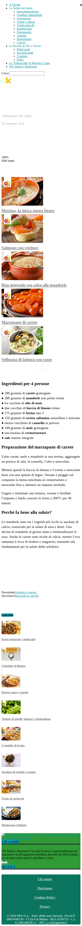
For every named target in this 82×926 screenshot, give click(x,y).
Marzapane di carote (19, 322)
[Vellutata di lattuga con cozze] (22, 353)
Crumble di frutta (13, 745)
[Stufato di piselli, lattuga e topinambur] (11, 712)
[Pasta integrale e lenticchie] (11, 633)
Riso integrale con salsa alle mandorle (34, 285)
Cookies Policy (44, 897)
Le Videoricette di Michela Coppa (29, 63)
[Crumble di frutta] (11, 739)
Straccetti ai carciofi (27, 595)
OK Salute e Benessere (23, 66)
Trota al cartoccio (13, 798)
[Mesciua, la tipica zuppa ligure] (22, 204)
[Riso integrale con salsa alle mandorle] (22, 279)
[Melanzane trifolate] (11, 819)
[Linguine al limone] (11, 659)
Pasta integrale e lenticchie (18, 639)
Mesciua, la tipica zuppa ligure (28, 210)
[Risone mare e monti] (11, 686)
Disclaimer (44, 888)
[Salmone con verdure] (22, 241)
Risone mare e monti (15, 692)
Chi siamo (45, 879)
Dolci (20, 59)
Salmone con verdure (20, 248)
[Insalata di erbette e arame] (11, 766)
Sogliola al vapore (25, 592)
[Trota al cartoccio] (11, 792)
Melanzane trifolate (14, 825)
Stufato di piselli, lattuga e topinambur (26, 719)
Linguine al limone (14, 665)
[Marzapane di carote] (22, 316)
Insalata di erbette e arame (19, 772)
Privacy (45, 906)
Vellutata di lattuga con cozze (27, 359)
